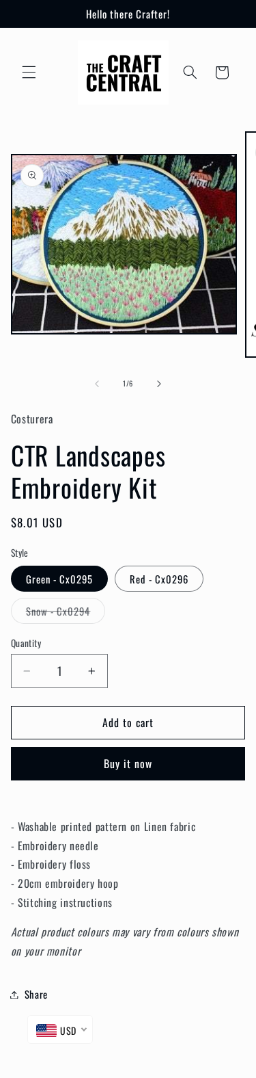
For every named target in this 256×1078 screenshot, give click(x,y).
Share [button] (36, 993)
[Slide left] (97, 384)
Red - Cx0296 (159, 578)
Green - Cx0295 (60, 578)
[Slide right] (159, 384)
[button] (28, 72)
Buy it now (128, 763)
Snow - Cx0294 (66, 613)
